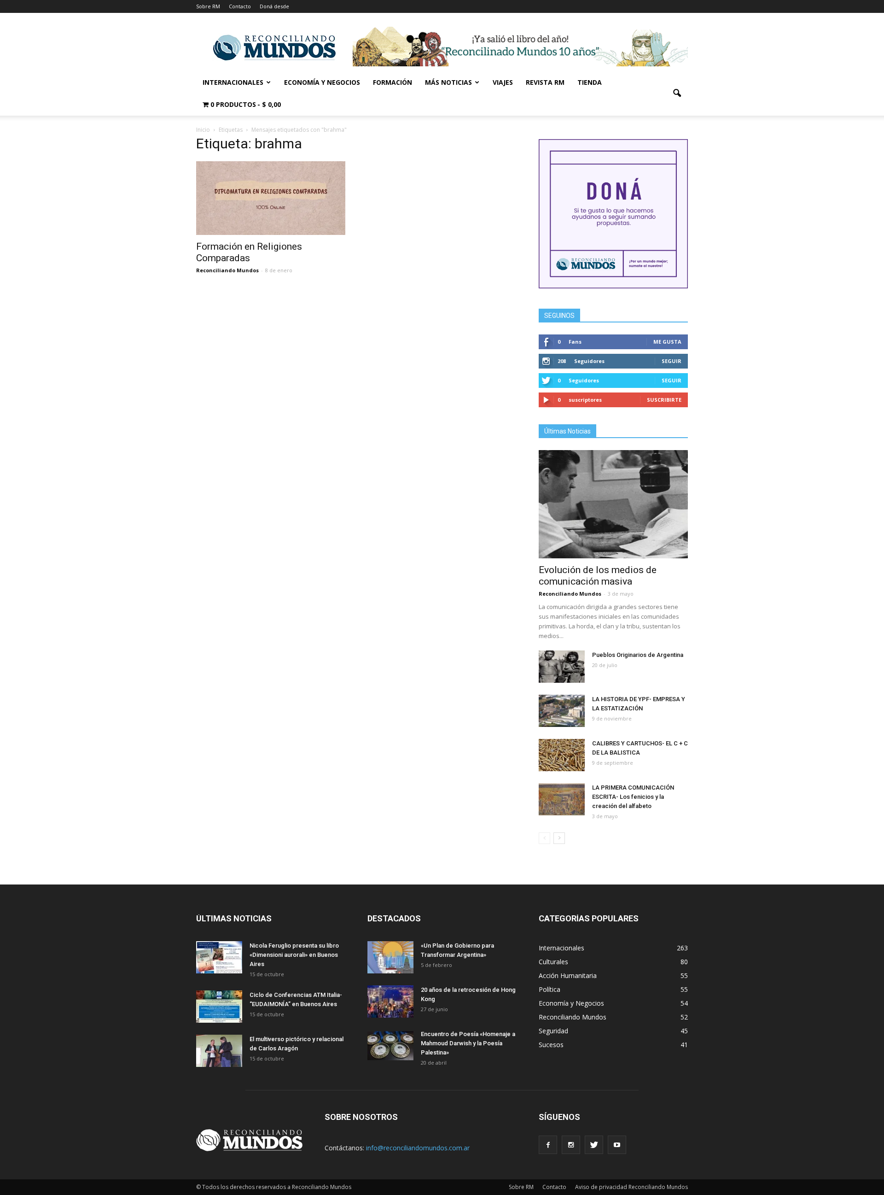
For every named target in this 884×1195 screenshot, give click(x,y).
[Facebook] (548, 1145)
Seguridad (553, 1030)
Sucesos (551, 1044)
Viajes (503, 82)
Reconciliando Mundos (227, 270)
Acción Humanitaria (568, 975)
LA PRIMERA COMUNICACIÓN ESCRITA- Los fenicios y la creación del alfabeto (633, 796)
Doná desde (274, 6)
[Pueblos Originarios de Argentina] (562, 666)
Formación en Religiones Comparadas (249, 252)
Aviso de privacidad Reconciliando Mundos (631, 1187)
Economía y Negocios (322, 82)
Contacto (240, 6)
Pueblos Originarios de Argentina (637, 654)
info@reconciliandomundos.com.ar (418, 1147)
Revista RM (545, 82)
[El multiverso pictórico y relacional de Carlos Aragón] (219, 1051)
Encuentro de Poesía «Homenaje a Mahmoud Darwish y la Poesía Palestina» (468, 1043)
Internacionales (233, 82)
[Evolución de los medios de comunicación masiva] (613, 504)
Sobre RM (208, 6)
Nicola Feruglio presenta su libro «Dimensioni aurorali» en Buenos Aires (294, 954)
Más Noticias (448, 82)
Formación (392, 82)
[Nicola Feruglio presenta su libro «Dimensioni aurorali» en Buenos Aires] (219, 957)
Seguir (671, 360)
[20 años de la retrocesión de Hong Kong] (390, 1001)
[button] (677, 93)
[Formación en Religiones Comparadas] (270, 198)
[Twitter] (594, 1145)
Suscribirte (664, 399)
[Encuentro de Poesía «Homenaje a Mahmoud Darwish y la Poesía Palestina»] (390, 1046)
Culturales (553, 961)
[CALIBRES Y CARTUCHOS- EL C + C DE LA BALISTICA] (562, 755)
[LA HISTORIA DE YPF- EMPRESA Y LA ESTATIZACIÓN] (562, 711)
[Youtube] (617, 1145)
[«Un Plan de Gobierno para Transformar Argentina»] (390, 957)
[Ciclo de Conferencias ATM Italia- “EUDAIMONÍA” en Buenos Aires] (219, 1006)
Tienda (589, 82)
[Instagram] (571, 1145)
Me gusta (667, 341)
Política (549, 989)
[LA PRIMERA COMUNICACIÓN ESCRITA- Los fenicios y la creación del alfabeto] (562, 799)
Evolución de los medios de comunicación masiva (598, 575)
